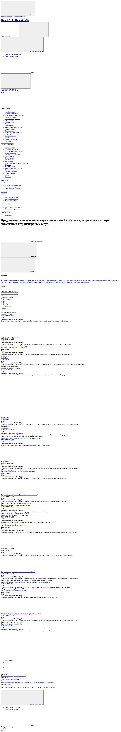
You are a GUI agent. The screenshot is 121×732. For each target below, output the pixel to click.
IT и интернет (9, 131)
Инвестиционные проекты (9, 676)
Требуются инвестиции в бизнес (11, 525)
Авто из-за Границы (7, 548)
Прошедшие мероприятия (13, 209)
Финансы (8, 141)
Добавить (36, 241)
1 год (5, 301)
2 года (5, 303)
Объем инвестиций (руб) (9, 291)
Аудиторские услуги (11, 197)
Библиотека (8, 215)
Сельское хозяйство (11, 139)
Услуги (7, 124)
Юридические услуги (11, 199)
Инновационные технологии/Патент (16, 163)
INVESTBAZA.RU (15, 20)
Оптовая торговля (10, 136)
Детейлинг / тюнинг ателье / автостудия (14, 347)
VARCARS (4, 358)
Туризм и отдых (10, 129)
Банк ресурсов (6, 212)
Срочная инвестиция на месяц (10, 337)
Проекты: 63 (9, 660)
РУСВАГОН (5, 418)
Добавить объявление (36, 51)
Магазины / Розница (11, 114)
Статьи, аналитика (7, 679)
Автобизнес (4, 428)
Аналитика (4, 180)
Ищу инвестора (6, 108)
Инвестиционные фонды (13, 185)
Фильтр (32, 271)
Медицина (8, 134)
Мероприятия (5, 204)
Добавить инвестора (11, 56)
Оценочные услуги (11, 200)
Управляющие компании (13, 188)
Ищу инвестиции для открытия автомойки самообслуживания (21, 438)
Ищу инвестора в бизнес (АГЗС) (11, 624)
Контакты (22, 16)
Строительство (9, 125)
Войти (31, 72)
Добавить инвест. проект (13, 54)
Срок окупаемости (7, 297)
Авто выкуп (5, 461)
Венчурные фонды (11, 187)
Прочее (7, 137)
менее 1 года (7, 299)
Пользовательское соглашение (45, 682)
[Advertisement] (60, 389)
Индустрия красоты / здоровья (14, 115)
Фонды (3, 182)
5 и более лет (8, 307)
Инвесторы (22, 676)
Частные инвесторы (7, 144)
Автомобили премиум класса (10, 368)
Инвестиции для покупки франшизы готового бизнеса (18, 471)
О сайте (32, 682)
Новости (16, 679)
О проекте (15, 16)
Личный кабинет (17, 682)
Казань (32, 15)
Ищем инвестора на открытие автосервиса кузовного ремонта (21, 614)
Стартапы (4, 192)
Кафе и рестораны (10, 117)
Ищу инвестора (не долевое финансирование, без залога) (19, 495)
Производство (9, 122)
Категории (33, 256)
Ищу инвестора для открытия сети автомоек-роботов (18, 572)
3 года (5, 305)
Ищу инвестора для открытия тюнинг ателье (15, 505)
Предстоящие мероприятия (13, 207)
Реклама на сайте (6, 16)
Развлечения (9, 120)
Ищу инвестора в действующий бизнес (13, 590)
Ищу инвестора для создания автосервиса (14, 515)
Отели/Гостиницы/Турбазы (13, 127)
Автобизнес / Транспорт (12, 119)
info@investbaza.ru (49, 687)
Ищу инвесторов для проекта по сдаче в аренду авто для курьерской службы (25, 582)
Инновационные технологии (14, 132)
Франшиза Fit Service (7, 314)
